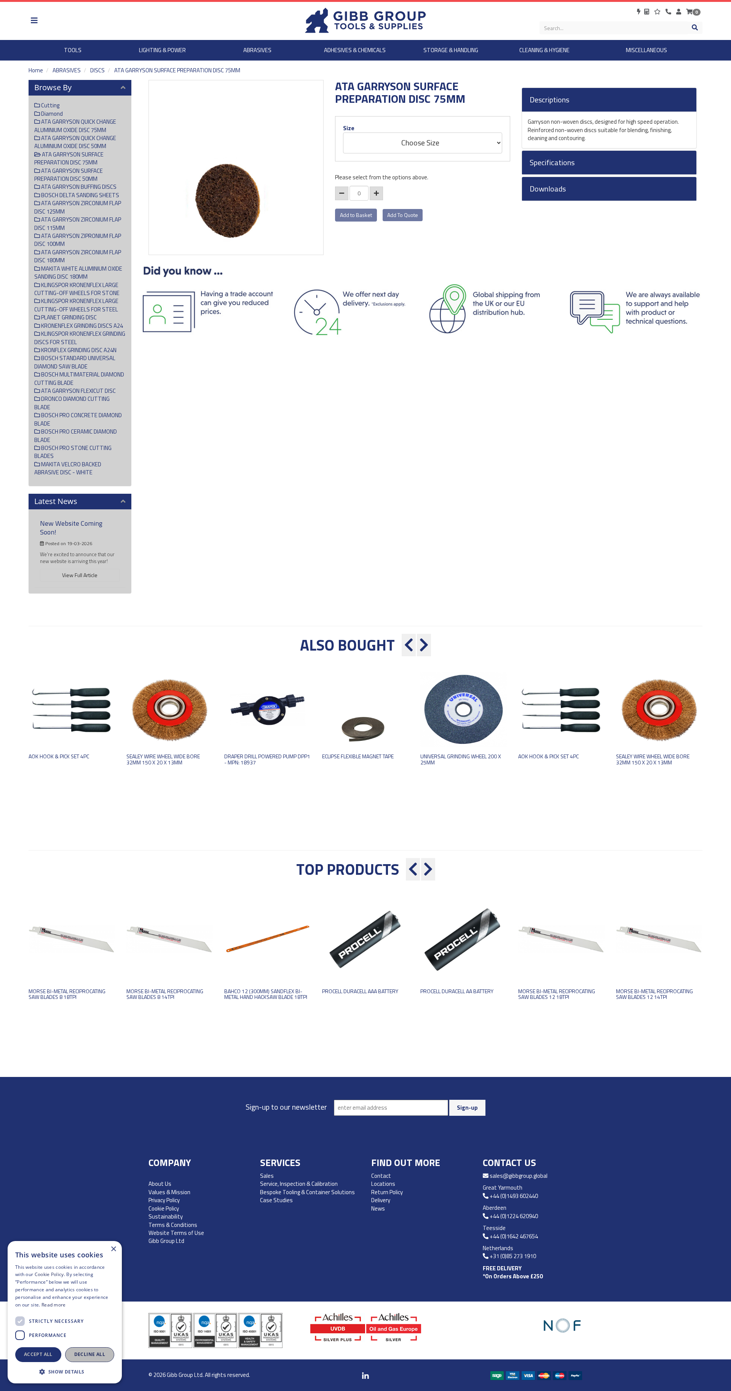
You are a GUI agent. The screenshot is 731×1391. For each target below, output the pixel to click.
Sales (267, 1175)
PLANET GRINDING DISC (68, 317)
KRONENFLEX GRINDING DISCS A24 (81, 325)
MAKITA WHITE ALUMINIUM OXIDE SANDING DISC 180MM (78, 272)
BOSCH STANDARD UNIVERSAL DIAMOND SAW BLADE (74, 362)
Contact (381, 1175)
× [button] (113, 1249)
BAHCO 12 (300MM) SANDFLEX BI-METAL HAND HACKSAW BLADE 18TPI (265, 994)
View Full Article (79, 575)
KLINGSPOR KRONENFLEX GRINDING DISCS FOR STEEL (79, 337)
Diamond (51, 113)
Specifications (552, 162)
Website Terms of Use (176, 1232)
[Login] (679, 11)
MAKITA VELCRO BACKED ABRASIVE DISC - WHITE (67, 468)
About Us (159, 1183)
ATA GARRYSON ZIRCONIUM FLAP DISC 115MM (77, 223)
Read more (53, 1305)
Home (36, 70)
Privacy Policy (164, 1200)
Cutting (49, 105)
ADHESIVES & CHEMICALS (355, 50)
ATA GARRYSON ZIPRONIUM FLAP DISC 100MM (77, 239)
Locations (383, 1183)
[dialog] (65, 1312)
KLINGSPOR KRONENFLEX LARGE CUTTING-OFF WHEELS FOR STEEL (76, 305)
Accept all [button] (38, 1354)
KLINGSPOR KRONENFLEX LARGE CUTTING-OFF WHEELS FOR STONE (77, 289)
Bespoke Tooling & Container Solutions (307, 1192)
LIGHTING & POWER (162, 50)
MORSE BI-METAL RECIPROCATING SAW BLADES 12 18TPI (556, 994)
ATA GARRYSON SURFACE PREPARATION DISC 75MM (177, 70)
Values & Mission (169, 1192)
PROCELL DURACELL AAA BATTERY (360, 991)
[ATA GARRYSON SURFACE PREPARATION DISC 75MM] (236, 167)
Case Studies (276, 1200)
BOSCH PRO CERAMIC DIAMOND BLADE (75, 435)
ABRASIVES (257, 50)
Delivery (380, 1200)
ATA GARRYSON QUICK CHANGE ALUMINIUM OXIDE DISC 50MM (75, 142)
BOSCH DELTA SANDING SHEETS (79, 195)
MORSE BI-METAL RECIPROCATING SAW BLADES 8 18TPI (67, 994)
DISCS (97, 70)
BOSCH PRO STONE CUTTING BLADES (73, 451)
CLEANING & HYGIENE (544, 50)
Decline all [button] (89, 1354)
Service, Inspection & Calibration (299, 1183)
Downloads (548, 189)
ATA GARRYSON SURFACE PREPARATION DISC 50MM (68, 174)
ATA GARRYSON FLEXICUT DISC (78, 390)
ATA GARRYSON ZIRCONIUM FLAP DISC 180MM (77, 256)
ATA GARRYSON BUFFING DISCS (78, 186)
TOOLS (72, 50)
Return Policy (387, 1192)
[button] (64, 1371)
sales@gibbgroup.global (518, 1175)
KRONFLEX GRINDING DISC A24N (78, 350)
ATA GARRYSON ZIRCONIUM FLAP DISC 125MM (77, 207)
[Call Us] (669, 11)
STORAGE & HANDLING (450, 50)
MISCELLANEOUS (646, 50)
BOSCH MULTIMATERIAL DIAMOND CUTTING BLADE (79, 378)
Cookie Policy (163, 1208)
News (378, 1208)
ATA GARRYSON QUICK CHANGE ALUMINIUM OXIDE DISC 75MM (75, 125)
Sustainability (165, 1216)
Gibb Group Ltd (166, 1240)
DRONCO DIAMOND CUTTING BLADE (72, 402)
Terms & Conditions (172, 1224)
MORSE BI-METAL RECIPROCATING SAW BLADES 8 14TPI (164, 994)
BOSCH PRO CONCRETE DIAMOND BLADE (78, 419)
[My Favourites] (658, 11)
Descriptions (549, 100)
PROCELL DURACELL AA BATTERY (456, 991)
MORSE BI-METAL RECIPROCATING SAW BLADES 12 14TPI (654, 994)
